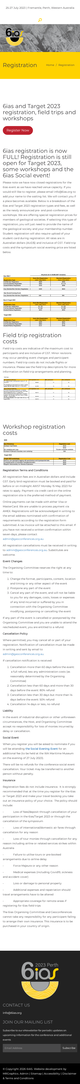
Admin (24, 1073)
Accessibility (52, 1073)
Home (50, 65)
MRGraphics (10, 1073)
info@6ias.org (12, 1013)
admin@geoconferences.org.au (23, 539)
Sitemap (36, 1073)
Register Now (18, 130)
